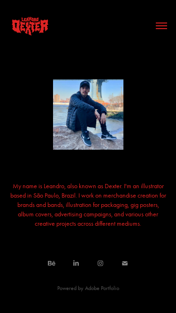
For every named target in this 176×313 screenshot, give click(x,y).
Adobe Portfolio (102, 288)
